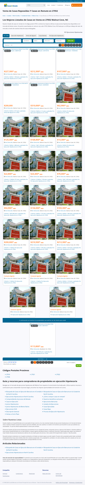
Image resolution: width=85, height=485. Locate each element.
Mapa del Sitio (46, 473)
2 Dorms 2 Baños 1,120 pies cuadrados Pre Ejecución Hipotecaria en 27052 (69, 282)
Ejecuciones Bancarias (50, 402)
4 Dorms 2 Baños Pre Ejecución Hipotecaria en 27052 (65, 146)
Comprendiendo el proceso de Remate (18, 399)
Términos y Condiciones (75, 482)
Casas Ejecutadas (49, 407)
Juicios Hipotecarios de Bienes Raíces (17, 407)
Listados (53, 5)
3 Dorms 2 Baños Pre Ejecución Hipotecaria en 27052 (65, 111)
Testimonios (6, 476)
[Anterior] (60, 45)
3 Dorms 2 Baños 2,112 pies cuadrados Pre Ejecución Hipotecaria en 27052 (42, 111)
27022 (58, 374)
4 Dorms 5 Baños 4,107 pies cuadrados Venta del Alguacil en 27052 (14, 111)
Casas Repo (47, 409)
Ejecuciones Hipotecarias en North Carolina (19, 397)
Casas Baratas (43, 35)
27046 (8, 377)
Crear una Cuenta (77, 5)
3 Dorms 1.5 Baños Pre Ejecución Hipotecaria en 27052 (13, 248)
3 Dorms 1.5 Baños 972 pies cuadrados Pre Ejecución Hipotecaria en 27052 (16, 180)
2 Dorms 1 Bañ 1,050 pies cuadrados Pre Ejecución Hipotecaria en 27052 (68, 180)
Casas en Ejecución (12, 402)
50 (15, 362)
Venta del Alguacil (31, 35)
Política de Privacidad (62, 482)
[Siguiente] (79, 45)
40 (13, 362)
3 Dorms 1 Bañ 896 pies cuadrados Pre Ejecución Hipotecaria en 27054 (41, 352)
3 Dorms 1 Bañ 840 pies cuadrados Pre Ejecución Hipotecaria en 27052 (14, 214)
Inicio (48, 5)
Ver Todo (6, 35)
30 (11, 362)
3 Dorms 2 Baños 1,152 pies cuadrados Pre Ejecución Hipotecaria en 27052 (42, 214)
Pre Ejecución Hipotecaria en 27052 (20, 314)
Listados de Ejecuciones (51, 404)
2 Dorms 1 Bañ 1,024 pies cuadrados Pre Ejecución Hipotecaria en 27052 (42, 146)
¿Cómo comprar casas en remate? (54, 397)
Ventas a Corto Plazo (12, 414)
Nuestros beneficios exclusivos (53, 399)
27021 (33, 374)
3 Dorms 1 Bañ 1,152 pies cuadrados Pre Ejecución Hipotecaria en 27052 (42, 77)
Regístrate (32, 473)
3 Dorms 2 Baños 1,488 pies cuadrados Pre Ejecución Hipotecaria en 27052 (16, 146)
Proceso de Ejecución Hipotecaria (54, 412)
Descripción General (12, 412)
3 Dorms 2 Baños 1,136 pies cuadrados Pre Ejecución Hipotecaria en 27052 (69, 77)
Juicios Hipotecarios (12, 404)
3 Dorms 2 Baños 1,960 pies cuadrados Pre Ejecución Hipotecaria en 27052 (69, 214)
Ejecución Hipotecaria (17, 35)
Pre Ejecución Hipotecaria (56, 35)
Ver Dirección (9, 74)
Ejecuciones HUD (11, 409)
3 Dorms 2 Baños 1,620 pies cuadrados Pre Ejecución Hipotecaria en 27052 (69, 248)
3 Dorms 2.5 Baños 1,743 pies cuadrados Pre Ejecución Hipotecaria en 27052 (42, 180)
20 (9, 362)
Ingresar (68, 5)
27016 (8, 374)
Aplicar (70, 40)
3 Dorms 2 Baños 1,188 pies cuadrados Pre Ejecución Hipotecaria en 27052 (16, 77)
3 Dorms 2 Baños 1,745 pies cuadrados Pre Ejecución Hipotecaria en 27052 (42, 248)
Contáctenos (60, 5)
